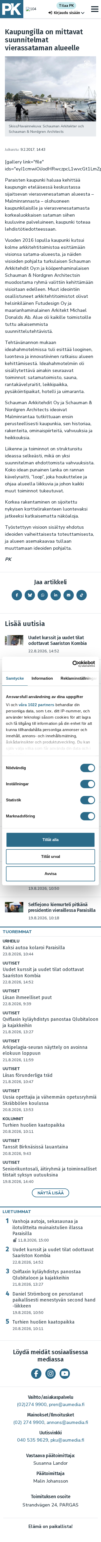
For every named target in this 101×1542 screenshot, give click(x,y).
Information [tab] (42, 678)
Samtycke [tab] (15, 678)
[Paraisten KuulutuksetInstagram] (50, 1373)
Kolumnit (13, 1119)
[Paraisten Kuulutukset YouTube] (65, 1373)
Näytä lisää (51, 1193)
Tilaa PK (66, 5)
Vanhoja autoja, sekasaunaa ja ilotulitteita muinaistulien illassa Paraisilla (47, 1231)
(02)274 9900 (32, 1404)
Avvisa (50, 873)
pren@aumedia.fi (66, 1404)
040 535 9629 (32, 1440)
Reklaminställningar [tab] (79, 678)
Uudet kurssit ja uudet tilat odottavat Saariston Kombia (53, 1256)
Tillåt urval (50, 856)
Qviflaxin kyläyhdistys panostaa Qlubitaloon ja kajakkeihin (46, 1278)
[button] (66, 13)
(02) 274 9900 (28, 1422)
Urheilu (11, 941)
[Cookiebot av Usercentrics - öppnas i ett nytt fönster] (72, 663)
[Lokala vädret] (29, 9)
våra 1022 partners (36, 705)
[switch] (87, 784)
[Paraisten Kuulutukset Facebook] (36, 1373)
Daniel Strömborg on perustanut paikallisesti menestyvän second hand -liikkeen (54, 1303)
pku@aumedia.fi (67, 1440)
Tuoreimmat (17, 932)
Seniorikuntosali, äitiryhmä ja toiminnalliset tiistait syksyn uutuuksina (50, 1175)
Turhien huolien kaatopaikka (43, 1325)
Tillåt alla (50, 839)
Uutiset (11, 963)
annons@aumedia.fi (67, 1422)
